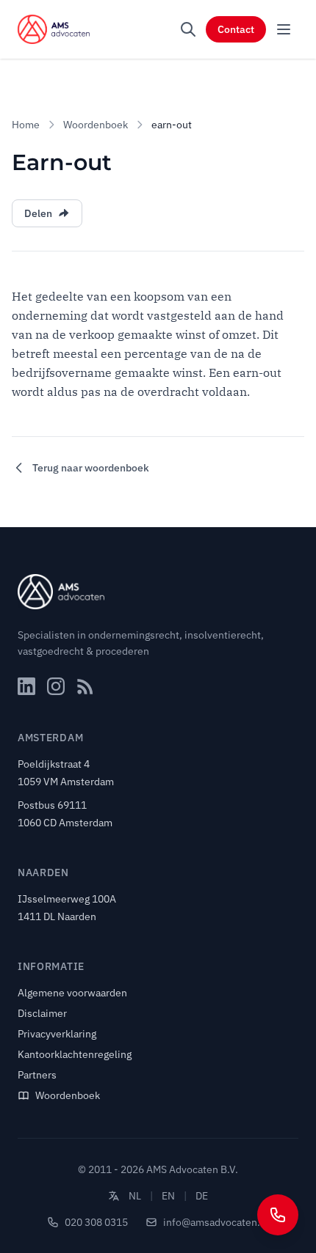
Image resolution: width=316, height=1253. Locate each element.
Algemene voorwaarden (72, 992)
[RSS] (85, 686)
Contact (236, 29)
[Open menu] (283, 29)
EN (168, 1195)
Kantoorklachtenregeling (75, 1054)
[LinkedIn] (26, 686)
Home (26, 124)
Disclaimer (42, 1013)
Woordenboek (95, 124)
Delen (38, 213)
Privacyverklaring (57, 1033)
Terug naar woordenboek (90, 467)
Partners (37, 1074)
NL (135, 1195)
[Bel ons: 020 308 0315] (277, 1214)
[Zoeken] (188, 29)
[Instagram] (56, 686)
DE (201, 1195)
